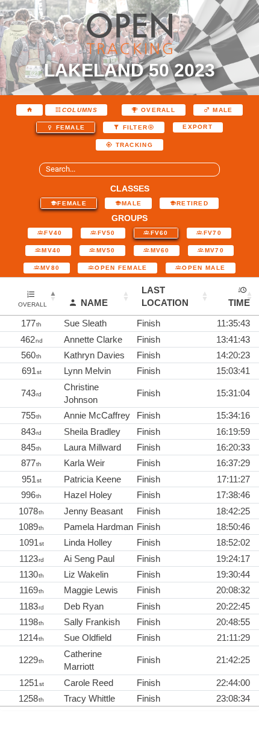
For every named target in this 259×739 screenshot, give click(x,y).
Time (239, 303)
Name (94, 303)
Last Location (165, 296)
